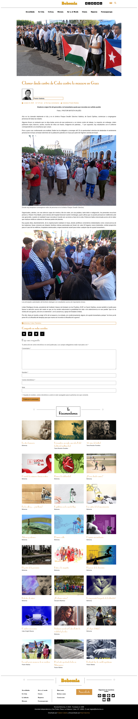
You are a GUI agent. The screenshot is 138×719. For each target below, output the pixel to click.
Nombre (25, 372)
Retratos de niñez (28, 598)
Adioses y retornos (29, 537)
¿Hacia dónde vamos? (95, 476)
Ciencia (84, 12)
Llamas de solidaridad (62, 476)
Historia (60, 12)
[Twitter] (95, 3)
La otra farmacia (28, 443)
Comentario (26, 348)
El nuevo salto (59, 537)
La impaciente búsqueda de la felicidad (101, 598)
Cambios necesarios (29, 629)
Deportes (94, 12)
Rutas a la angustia (61, 568)
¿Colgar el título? (93, 629)
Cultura (51, 12)
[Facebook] (86, 3)
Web (23, 387)
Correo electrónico (28, 380)
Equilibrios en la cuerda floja (65, 507)
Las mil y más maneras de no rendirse (36, 662)
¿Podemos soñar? (61, 598)
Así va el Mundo (72, 12)
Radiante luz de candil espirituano (99, 662)
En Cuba (41, 12)
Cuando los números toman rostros (35, 476)
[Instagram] (89, 3)
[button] (115, 2)
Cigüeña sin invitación (95, 537)
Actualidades (30, 12)
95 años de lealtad (94, 443)
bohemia (27, 323)
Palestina (38, 323)
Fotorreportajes (106, 12)
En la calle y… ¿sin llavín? (32, 507)
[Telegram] (92, 3)
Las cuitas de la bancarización (98, 507)
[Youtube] (98, 3)
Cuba (32, 323)
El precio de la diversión (95, 568)
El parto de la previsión (30, 568)
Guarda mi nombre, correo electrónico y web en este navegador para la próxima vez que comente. (55, 395)
